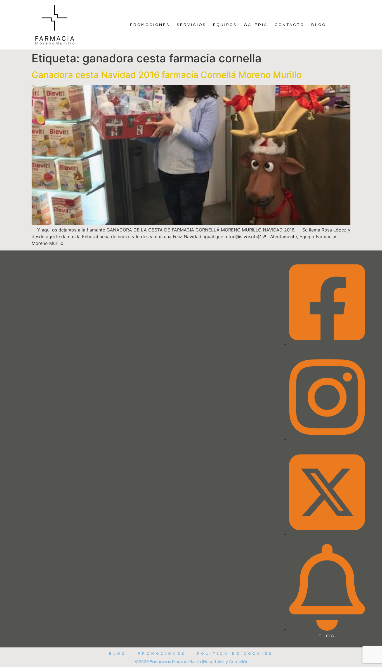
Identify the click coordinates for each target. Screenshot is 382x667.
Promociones (150, 25)
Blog (318, 25)
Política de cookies (235, 654)
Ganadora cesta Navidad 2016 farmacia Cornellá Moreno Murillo (167, 74)
